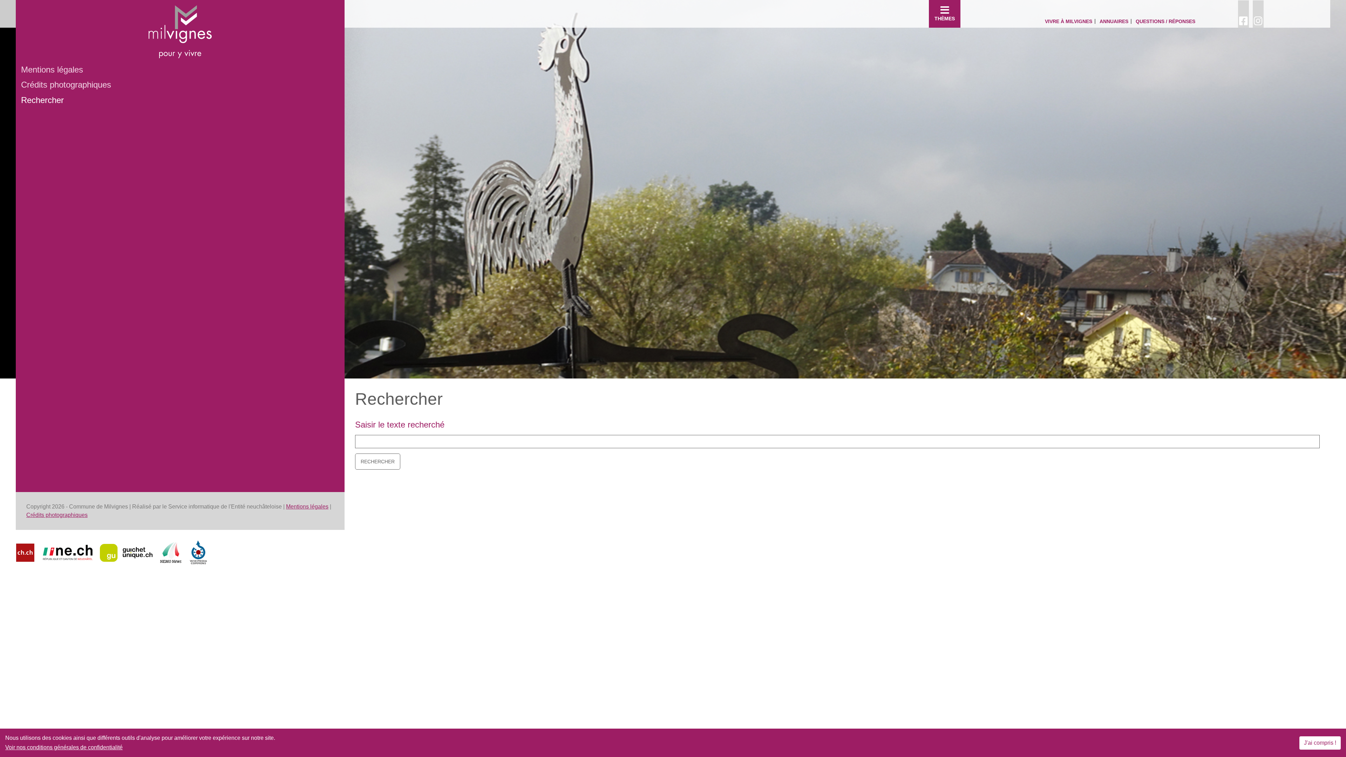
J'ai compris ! (1320, 743)
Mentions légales (52, 69)
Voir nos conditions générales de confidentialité (64, 747)
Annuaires (1114, 21)
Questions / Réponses (1165, 21)
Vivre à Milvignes (1068, 21)
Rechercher (42, 100)
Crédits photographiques (66, 84)
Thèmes (944, 18)
